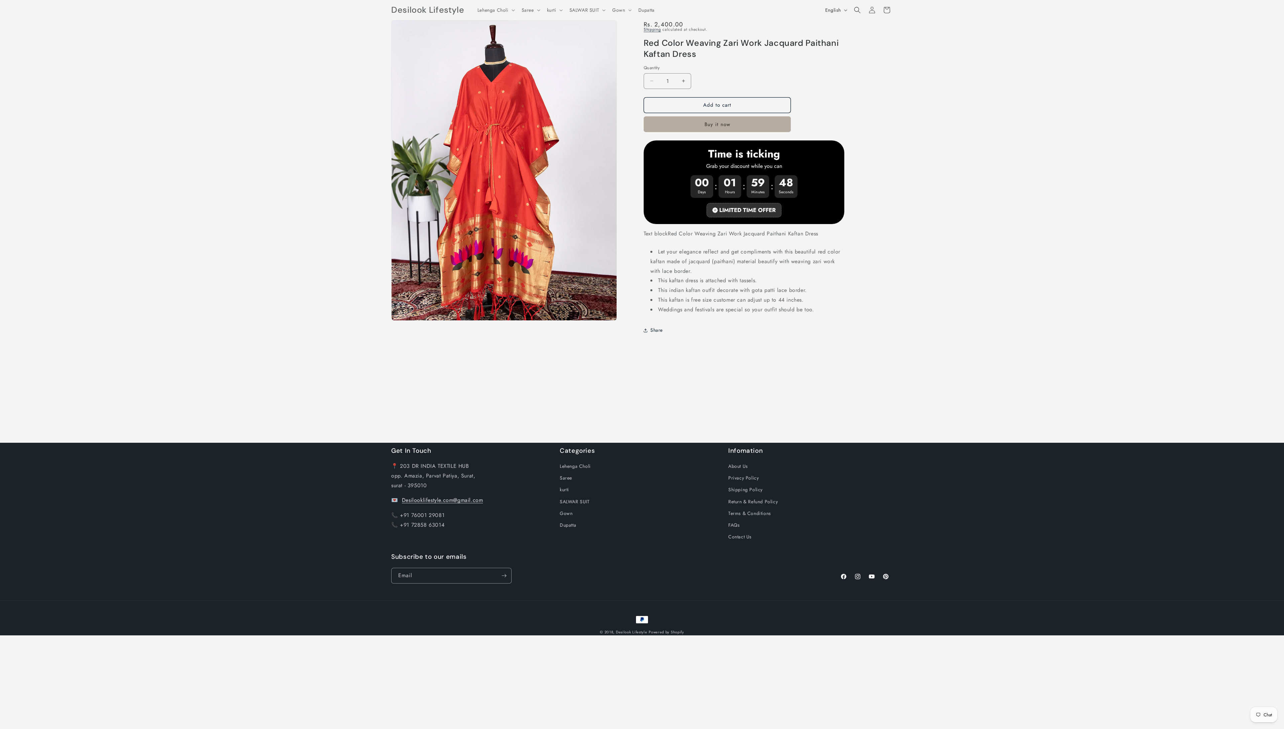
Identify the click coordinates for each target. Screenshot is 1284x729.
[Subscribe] (504, 576)
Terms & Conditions (749, 513)
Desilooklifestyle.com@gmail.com (442, 500)
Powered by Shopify (666, 632)
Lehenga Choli (575, 466)
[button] (495, 10)
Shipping (652, 29)
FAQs (734, 525)
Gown (566, 513)
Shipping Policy (745, 489)
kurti (564, 489)
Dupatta (568, 525)
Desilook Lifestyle (631, 632)
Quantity (652, 68)
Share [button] (656, 330)
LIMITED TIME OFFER (747, 210)
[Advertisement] (200, 682)
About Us (738, 466)
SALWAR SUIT (575, 501)
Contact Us (740, 536)
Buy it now (717, 124)
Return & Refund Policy (753, 501)
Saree (566, 478)
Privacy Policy (743, 478)
